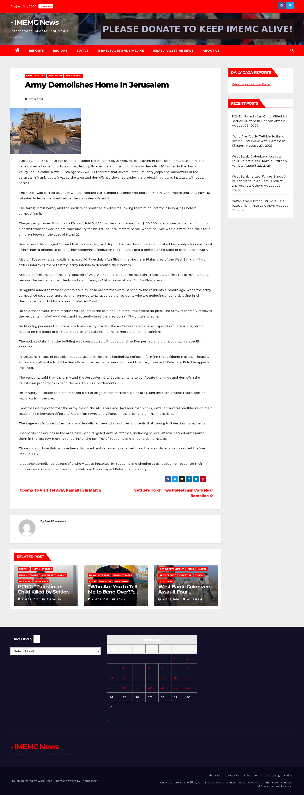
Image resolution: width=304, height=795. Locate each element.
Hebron (23, 569)
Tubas (199, 575)
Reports (36, 50)
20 (150, 688)
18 (124, 688)
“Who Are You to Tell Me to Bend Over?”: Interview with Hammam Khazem (258, 140)
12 (137, 678)
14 (162, 678)
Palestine (25, 581)
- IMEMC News (34, 22)
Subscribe (250, 775)
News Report (73, 76)
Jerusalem (55, 76)
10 (111, 678)
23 (188, 688)
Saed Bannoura (55, 521)
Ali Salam (54, 599)
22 (175, 688)
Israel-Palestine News (173, 50)
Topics (83, 50)
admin (121, 599)
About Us (211, 50)
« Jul (111, 720)
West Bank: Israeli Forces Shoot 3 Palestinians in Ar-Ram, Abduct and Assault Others (259, 180)
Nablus (201, 569)
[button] (292, 50)
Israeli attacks (35, 76)
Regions (60, 50)
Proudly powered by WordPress (31, 780)
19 (137, 688)
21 (162, 688)
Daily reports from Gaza (251, 84)
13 (149, 678)
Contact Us (232, 775)
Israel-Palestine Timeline (121, 50)
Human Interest (42, 569)
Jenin (92, 581)
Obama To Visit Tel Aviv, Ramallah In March (60, 490)
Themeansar (89, 780)
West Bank (41, 581)
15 (175, 678)
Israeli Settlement (54, 575)
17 (111, 688)
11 (123, 678)
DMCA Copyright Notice (276, 775)
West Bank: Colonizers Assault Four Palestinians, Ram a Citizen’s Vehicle (259, 160)
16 (188, 678)
